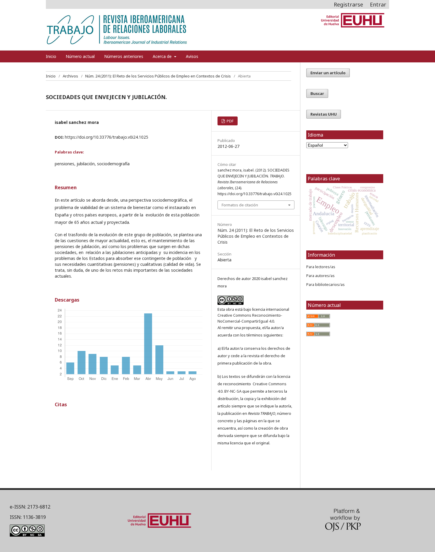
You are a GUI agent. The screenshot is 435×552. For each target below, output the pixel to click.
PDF (229, 121)
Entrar (378, 4)
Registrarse (348, 4)
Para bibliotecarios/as (325, 284)
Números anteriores (123, 56)
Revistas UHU (323, 114)
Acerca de (163, 56)
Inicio (51, 56)
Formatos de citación (240, 205)
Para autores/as (320, 275)
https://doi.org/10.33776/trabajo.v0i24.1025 (106, 137)
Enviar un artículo (328, 72)
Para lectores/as (320, 266)
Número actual (80, 56)
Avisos (192, 56)
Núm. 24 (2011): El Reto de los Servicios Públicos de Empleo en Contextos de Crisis (158, 76)
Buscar (317, 93)
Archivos (70, 76)
